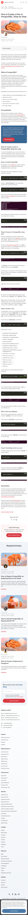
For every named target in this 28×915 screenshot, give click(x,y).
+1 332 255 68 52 (7, 723)
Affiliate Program (5, 858)
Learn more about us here (7, 512)
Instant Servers (4, 751)
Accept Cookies (14, 911)
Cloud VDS (3, 780)
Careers (3, 884)
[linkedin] (15, 894)
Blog (6, 6)
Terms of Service (21, 898)
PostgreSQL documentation (7, 496)
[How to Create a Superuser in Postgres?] (14, 644)
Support (3, 868)
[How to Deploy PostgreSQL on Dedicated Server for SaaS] (14, 559)
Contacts (3, 880)
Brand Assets (4, 887)
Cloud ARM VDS (5, 782)
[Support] (21, 2)
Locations (3, 827)
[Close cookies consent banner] (25, 901)
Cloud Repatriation (5, 816)
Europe (2, 830)
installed (13, 164)
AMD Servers (4, 761)
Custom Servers (5, 754)
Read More (3, 589)
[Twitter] (11, 519)
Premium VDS (4, 785)
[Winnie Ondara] (6, 651)
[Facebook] (14, 519)
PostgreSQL (10, 6)
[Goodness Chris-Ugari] (6, 566)
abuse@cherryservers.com (11, 717)
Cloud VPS (3, 775)
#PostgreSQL (4, 37)
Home (2, 6)
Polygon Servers (5, 801)
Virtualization (4, 820)
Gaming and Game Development (9, 811)
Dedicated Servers (5, 737)
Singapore (3, 844)
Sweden (3, 839)
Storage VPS (4, 778)
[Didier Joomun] (6, 34)
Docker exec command (12, 245)
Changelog (3, 865)
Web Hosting (4, 823)
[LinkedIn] (16, 519)
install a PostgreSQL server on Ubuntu (11, 66)
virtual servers (11, 132)
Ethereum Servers (5, 799)
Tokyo (2, 846)
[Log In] (24, 2)
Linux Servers (4, 766)
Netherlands (4, 832)
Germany (3, 837)
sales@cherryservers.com (11, 713)
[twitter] (9, 894)
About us (3, 882)
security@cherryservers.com (13, 719)
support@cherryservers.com (12, 715)
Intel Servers (4, 763)
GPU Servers (4, 756)
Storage (3, 742)
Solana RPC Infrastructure (7, 806)
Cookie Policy (4, 907)
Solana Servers (4, 797)
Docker (2, 67)
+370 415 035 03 (7, 727)
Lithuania (3, 835)
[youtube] (19, 894)
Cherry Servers (16, 500)
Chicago (3, 842)
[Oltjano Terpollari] (6, 609)
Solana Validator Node (6, 804)
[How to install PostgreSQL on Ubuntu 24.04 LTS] (14, 602)
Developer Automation (6, 861)
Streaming (3, 813)
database (18, 238)
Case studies (4, 856)
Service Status (6, 898)
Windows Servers (5, 768)
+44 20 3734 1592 (7, 725)
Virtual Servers (4, 739)
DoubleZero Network (6, 872)
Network (3, 744)
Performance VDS (5, 787)
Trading (3, 818)
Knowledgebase (5, 863)
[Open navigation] (26, 2)
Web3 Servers (4, 759)
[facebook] (12, 894)
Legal (2, 870)
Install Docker (20, 114)
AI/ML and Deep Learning (7, 808)
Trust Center (13, 898)
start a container (10, 196)
